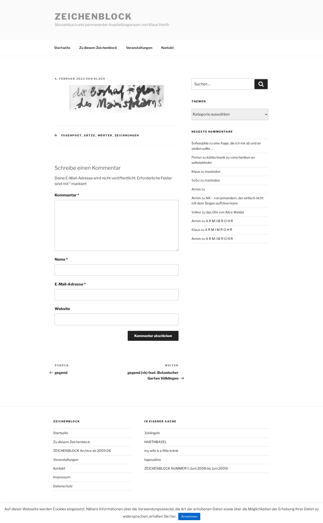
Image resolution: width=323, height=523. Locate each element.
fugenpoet (71, 135)
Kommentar (67, 195)
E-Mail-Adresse (70, 284)
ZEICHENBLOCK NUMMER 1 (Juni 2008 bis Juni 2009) (186, 468)
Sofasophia (200, 143)
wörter (105, 135)
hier (173, 516)
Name (61, 259)
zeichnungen (127, 135)
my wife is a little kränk (161, 451)
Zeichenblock (93, 16)
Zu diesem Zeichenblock (98, 48)
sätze (90, 135)
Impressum (61, 477)
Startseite (62, 48)
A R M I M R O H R (219, 221)
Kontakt (167, 48)
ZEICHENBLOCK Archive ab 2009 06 (82, 451)
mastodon (212, 171)
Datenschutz (63, 486)
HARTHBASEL (155, 442)
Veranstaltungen (139, 48)
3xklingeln (152, 433)
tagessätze (152, 460)
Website (62, 309)
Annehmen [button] (189, 516)
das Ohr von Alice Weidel (225, 212)
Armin (196, 189)
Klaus (99, 78)
